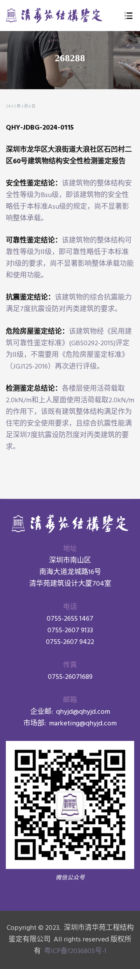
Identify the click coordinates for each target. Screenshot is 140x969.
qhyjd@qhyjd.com (83, 712)
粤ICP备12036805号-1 (74, 951)
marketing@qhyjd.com (83, 723)
